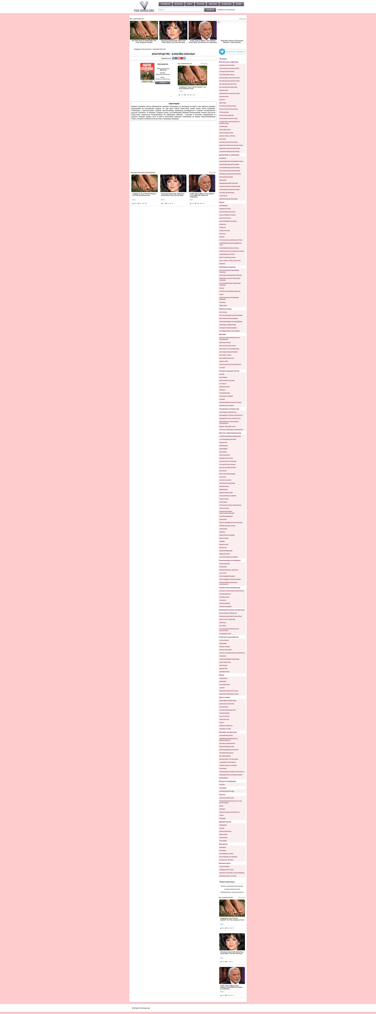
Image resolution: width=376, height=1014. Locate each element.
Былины (222, 847)
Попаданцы (224, 112)
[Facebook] (176, 58)
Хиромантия (224, 672)
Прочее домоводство (227, 710)
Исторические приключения (230, 315)
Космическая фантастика (229, 93)
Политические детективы (229, 186)
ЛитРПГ (222, 100)
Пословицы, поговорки (228, 857)
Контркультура (225, 218)
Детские (222, 334)
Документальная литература (232, 610)
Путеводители (225, 594)
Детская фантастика (227, 346)
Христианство (225, 662)
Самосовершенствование (229, 659)
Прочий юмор (224, 684)
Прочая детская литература (230, 364)
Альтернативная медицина (230, 436)
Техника (222, 788)
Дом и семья (224, 697)
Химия (222, 541)
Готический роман (226, 75)
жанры (179, 4)
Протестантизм (225, 650)
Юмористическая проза (228, 691)
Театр (221, 815)
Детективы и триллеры (229, 155)
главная (165, 4)
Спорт (221, 722)
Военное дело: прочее (227, 876)
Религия (222, 656)
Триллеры (223, 196)
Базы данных (224, 564)
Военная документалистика (230, 616)
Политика (223, 502)
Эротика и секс (225, 729)
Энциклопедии (225, 606)
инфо (239, 4)
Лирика (222, 390)
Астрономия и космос (227, 439)
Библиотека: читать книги (232, 892)
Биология (223, 442)
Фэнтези (222, 139)
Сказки (222, 367)
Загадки (222, 850)
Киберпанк (223, 90)
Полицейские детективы (229, 189)
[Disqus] (173, 146)
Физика (222, 532)
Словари (222, 600)
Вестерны (223, 312)
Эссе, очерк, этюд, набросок (230, 260)
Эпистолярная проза (227, 257)
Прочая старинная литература (231, 429)
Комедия (222, 681)
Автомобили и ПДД (226, 791)
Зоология (223, 471)
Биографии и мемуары (228, 613)
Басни (221, 374)
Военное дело (225, 863)
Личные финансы (226, 753)
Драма (221, 828)
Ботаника (223, 452)
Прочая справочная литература (231, 591)
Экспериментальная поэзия (230, 402)
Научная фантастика (227, 106)
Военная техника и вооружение (231, 873)
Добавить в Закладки (226, 9)
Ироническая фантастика (229, 81)
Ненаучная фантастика (228, 109)
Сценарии (223, 837)
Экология (223, 547)
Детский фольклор (226, 358)
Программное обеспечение (230, 579)
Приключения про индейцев (230, 321)
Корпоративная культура (229, 750)
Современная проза (227, 254)
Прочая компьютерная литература (228, 583)
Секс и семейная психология (230, 522)
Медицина (223, 489)
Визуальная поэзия (227, 380)
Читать (163, 83)
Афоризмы (223, 205)
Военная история (226, 458)
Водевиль (223, 825)
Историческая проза (227, 212)
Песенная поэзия (226, 396)
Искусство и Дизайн (227, 619)
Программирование (227, 576)
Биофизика (223, 446)
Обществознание (226, 492)
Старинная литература (229, 409)
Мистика (222, 103)
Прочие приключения (228, 328)
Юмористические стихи (229, 694)
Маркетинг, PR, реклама (228, 759)
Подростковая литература (229, 812)
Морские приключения (228, 318)
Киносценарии (225, 831)
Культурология (225, 480)
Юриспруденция (225, 551)
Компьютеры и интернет (230, 560)
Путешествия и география (229, 331)
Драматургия (224, 387)
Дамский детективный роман (231, 161)
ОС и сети (222, 573)
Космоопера (224, 96)
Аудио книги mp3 (232, 889)
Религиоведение (226, 516)
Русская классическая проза (230, 240)
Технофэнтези (225, 130)
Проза (221, 202)
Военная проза (225, 209)
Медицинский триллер (228, 183)
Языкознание (224, 554)
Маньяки (222, 180)
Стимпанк (223, 126)
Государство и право (227, 464)
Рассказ (222, 234)
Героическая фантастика (229, 68)
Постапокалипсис (226, 115)
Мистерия (223, 834)
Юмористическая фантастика (231, 145)
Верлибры (223, 377)
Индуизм (223, 643)
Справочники (224, 603)
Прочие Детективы (226, 193)
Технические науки (227, 526)
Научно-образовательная (230, 433)
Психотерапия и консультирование (226, 512)
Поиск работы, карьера (228, 765)
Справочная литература (229, 587)
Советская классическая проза (231, 251)
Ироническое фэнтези (228, 84)
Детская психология (227, 467)
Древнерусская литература (230, 418)
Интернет (223, 567)
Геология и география (227, 461)
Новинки (226, 4)
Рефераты (223, 519)
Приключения (225, 309)
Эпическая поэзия (226, 405)
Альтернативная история (229, 151)
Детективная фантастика (229, 78)
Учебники (223, 529)
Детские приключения (228, 352)
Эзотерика (223, 665)
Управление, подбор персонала (231, 772)
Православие (224, 646)
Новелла (222, 224)
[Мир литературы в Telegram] (232, 54)
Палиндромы (224, 393)
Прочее (222, 794)
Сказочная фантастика (228, 118)
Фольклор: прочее (226, 860)
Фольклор (223, 844)
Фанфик (222, 818)
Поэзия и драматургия (229, 371)
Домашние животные (227, 701)
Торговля (222, 768)
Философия (223, 538)
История (222, 477)
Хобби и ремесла (226, 726)
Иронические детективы (229, 164)
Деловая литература (228, 732)
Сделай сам (224, 719)
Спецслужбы (224, 866)
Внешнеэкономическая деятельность (228, 739)
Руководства (224, 597)
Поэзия (222, 399)
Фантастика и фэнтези (228, 62)
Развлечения (224, 713)
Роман (221, 237)
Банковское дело (226, 735)
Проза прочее (224, 230)
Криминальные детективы (230, 174)
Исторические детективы (229, 167)
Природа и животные (163, 79)
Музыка (222, 809)
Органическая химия (227, 496)
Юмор (221, 675)
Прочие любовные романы (229, 291)
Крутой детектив (226, 177)
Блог (189, 4)
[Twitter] (184, 58)
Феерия (222, 264)
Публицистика (225, 634)
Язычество (223, 668)
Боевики (222, 158)
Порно (221, 288)
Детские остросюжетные (229, 349)
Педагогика (224, 499)
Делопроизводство (226, 746)
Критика (222, 622)
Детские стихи (225, 355)
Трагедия (223, 841)
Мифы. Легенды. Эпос (227, 426)
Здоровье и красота (226, 704)
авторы (213, 4)
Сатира (222, 688)
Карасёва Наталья (163, 74)
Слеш (221, 294)
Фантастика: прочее (227, 136)
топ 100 (200, 4)
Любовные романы (227, 267)
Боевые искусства (226, 870)
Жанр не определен (227, 781)
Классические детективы (229, 171)
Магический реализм (228, 221)
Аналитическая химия (228, 557)
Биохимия (223, 449)
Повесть (222, 227)
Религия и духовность (229, 637)
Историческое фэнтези (228, 87)
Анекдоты (223, 678)
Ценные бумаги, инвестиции (230, 775)
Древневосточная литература (231, 415)
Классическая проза (227, 215)
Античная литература (228, 412)
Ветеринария (224, 455)
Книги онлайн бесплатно (232, 886)
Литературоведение (227, 483)
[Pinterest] (181, 58)
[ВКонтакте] (173, 58)
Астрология (224, 640)
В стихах (222, 384)
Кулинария (223, 707)
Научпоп (222, 626)
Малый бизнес (225, 756)
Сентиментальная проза (229, 248)
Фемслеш (223, 305)
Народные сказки (226, 854)
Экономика (223, 778)
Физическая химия (227, 535)
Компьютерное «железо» (228, 570)
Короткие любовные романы (230, 275)
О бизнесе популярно (227, 762)
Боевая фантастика (227, 65)
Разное (222, 784)
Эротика (222, 302)
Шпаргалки (223, 544)
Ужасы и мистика (226, 133)
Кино (221, 806)
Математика (224, 486)
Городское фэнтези (226, 71)
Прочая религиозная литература (232, 653)
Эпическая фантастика (228, 142)
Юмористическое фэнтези (229, 148)
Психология (224, 508)
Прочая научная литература (230, 505)
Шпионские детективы (228, 199)
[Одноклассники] (179, 58)
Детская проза (225, 342)
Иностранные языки (227, 474)
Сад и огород (224, 716)
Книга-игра (223, 361)
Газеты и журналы (226, 798)
